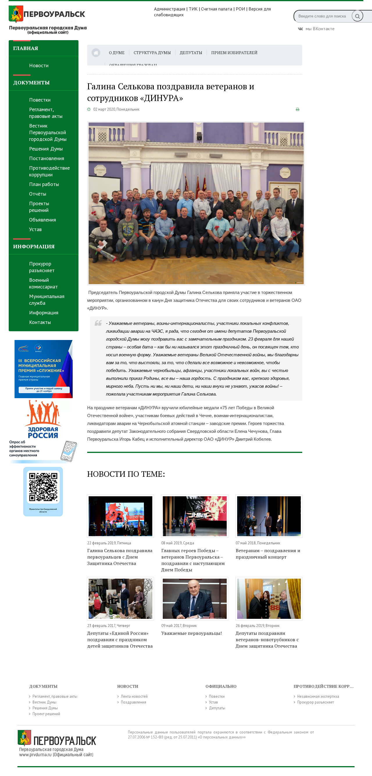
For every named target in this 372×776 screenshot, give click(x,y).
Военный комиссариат (43, 283)
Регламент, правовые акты (45, 112)
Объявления (42, 219)
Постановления (46, 158)
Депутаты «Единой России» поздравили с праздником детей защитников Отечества (120, 639)
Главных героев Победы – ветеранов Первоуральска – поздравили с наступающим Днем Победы (193, 560)
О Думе (117, 52)
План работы (44, 184)
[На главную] (81, 20)
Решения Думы (46, 148)
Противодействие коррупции (49, 171)
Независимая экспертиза (318, 696)
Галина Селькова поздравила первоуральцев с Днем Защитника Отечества (119, 556)
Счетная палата (216, 9)
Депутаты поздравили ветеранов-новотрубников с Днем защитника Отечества (267, 639)
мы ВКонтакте (320, 28)
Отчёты (37, 193)
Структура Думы (152, 52)
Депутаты (191, 52)
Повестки (40, 99)
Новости (39, 65)
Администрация (169, 9)
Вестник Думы (44, 702)
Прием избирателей (234, 52)
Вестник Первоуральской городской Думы (48, 132)
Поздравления (133, 702)
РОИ (240, 9)
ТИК (193, 9)
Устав (35, 229)
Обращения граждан (133, 65)
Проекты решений (39, 206)
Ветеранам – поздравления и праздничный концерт (268, 553)
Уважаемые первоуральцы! (191, 633)
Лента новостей (134, 696)
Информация (43, 312)
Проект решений (46, 713)
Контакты (40, 322)
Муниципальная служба (47, 299)
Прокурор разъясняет (42, 267)
